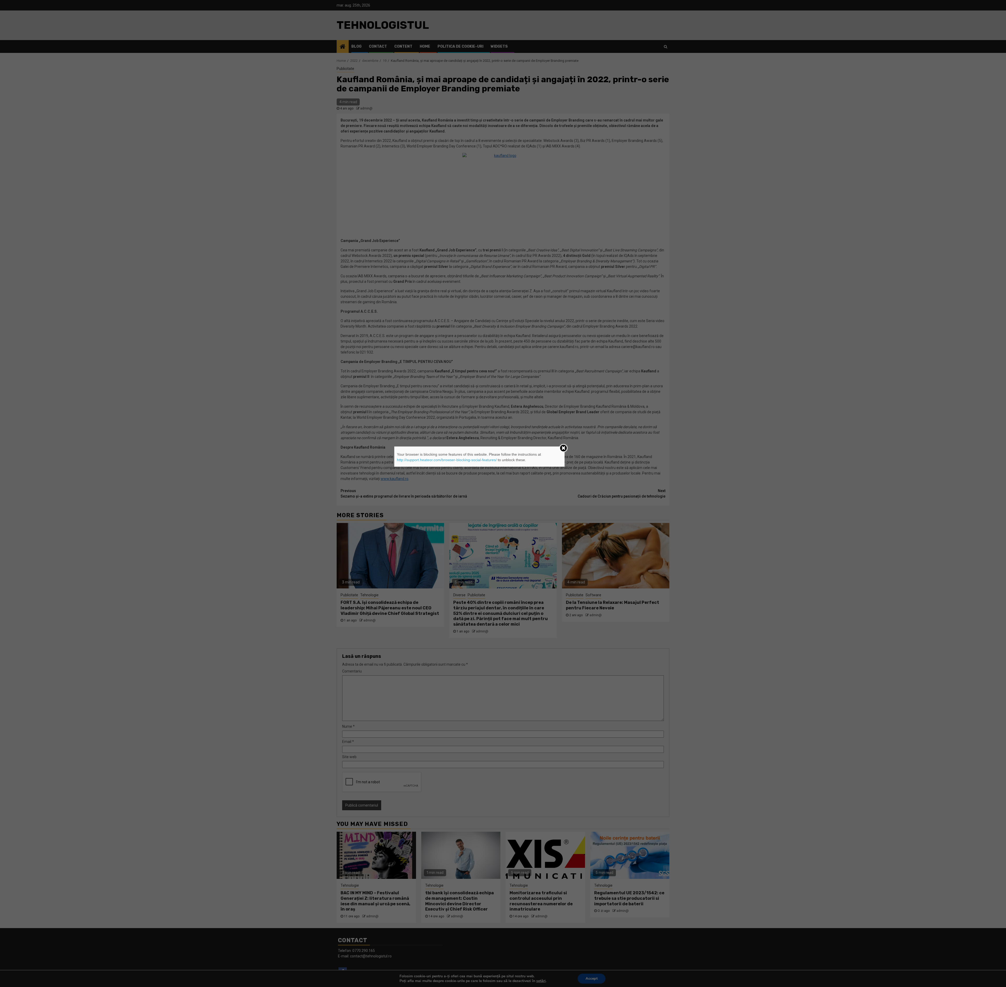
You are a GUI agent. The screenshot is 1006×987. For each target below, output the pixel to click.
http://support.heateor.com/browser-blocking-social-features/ (447, 460)
